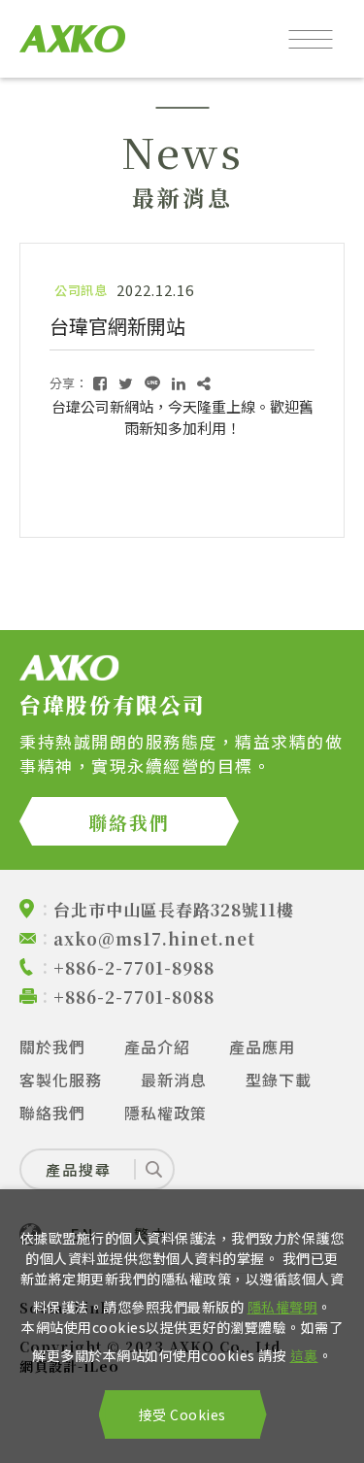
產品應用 (262, 1046)
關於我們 (52, 1046)
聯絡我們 (129, 822)
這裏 (304, 1355)
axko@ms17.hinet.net (154, 938)
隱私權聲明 (283, 1306)
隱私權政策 (165, 1112)
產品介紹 (157, 1046)
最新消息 (174, 1079)
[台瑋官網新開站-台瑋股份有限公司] (100, 383)
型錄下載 (279, 1079)
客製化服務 (60, 1079)
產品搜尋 (79, 1169)
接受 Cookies (182, 1414)
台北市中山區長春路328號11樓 (173, 909)
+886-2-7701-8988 (134, 967)
